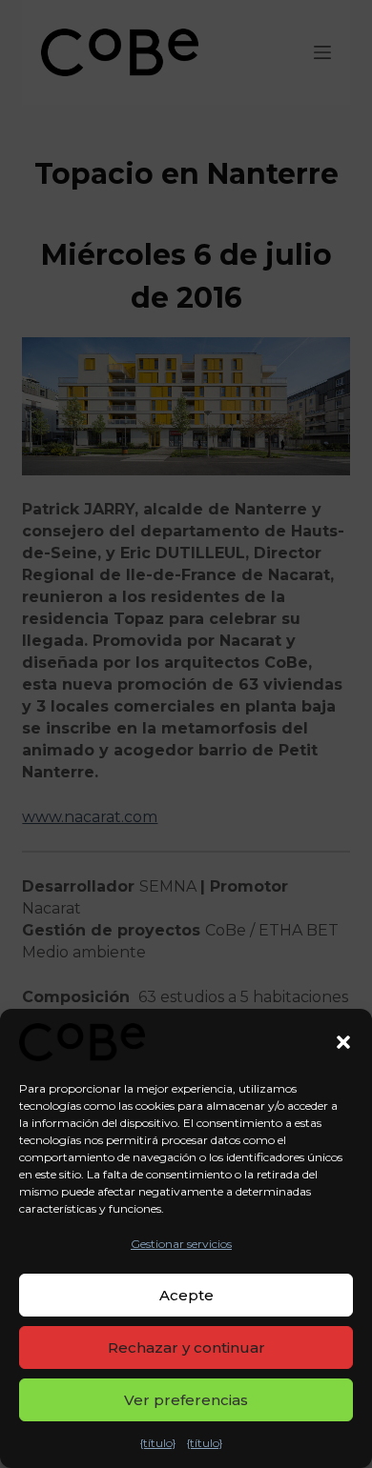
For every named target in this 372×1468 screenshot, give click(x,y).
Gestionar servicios (181, 1244)
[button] (343, 1042)
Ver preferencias (186, 1400)
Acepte (186, 1295)
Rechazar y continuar (186, 1347)
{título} (157, 1443)
